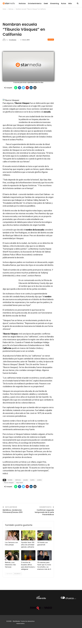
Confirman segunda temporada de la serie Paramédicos (44, 512)
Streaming (54, 3)
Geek (46, 3)
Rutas (63, 3)
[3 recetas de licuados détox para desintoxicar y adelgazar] (28, 555)
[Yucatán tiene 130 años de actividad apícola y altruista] (28, 535)
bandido (10, 480)
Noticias (22, 3)
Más (70, 3)
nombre (39, 480)
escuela (25, 480)
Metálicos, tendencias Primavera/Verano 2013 (12, 511)
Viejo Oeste (19, 482)
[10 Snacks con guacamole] (44, 535)
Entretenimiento (34, 3)
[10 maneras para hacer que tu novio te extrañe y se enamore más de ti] (44, 555)
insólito (32, 480)
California (18, 480)
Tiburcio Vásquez (9, 482)
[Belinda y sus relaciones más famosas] (12, 555)
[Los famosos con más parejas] (12, 535)
